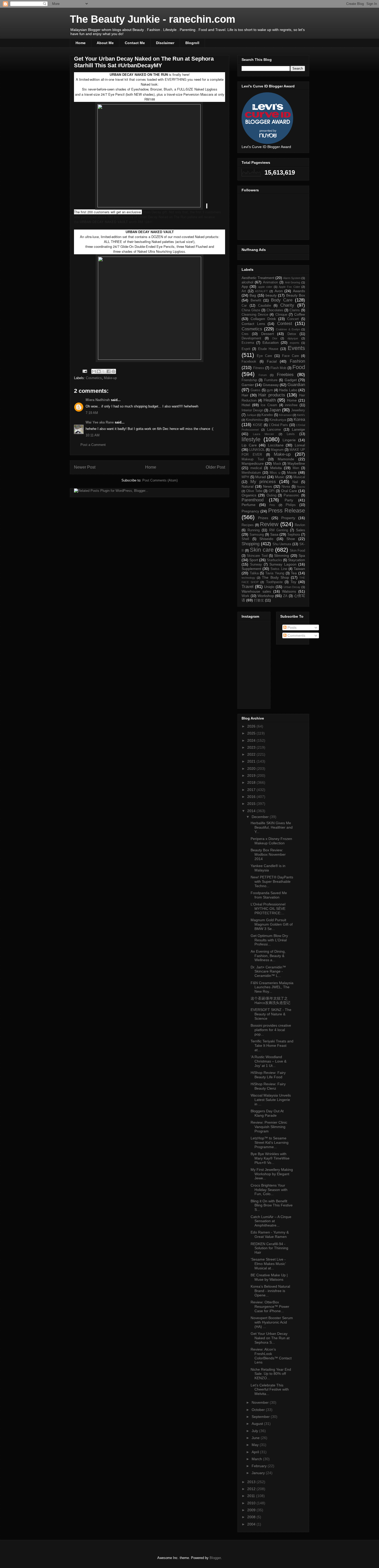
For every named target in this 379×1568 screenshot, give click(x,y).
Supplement (251, 569)
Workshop (266, 596)
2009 (252, 1510)
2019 (252, 775)
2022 (252, 754)
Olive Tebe (254, 491)
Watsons (289, 591)
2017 (252, 790)
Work (245, 596)
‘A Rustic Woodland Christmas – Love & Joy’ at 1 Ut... (268, 1061)
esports (294, 342)
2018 (252, 782)
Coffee (299, 314)
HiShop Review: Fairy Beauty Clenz (268, 1086)
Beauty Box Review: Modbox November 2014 (268, 854)
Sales (300, 530)
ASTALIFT (261, 291)
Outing (271, 495)
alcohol (247, 282)
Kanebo (267, 415)
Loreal (300, 445)
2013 (252, 1482)
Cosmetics (94, 378)
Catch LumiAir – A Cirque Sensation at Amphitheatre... (271, 1221)
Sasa (274, 534)
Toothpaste (274, 582)
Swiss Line (278, 569)
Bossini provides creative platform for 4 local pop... (271, 1029)
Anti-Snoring (292, 282)
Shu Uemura (282, 544)
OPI (272, 491)
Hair (245, 395)
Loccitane (276, 445)
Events (296, 348)
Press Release (286, 510)
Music (279, 477)
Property (288, 518)
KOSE (257, 425)
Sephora (293, 534)
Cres (245, 334)
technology (248, 577)
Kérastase (285, 415)
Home (81, 43)
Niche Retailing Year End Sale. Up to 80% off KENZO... (271, 1373)
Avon (279, 291)
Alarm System (292, 278)
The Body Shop (275, 577)
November (261, 1402)
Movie (292, 472)
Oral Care (289, 491)
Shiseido (266, 539)
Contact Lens (253, 324)
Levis (291, 434)
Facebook (249, 361)
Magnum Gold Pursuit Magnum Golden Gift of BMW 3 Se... (272, 924)
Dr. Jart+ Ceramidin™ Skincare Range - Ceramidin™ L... (268, 971)
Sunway (256, 564)
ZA (285, 596)
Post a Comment (93, 445)
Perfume (249, 505)
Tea (294, 573)
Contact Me (135, 43)
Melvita (276, 468)
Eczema (248, 343)
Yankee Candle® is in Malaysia (268, 868)
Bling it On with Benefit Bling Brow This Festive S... (272, 1205)
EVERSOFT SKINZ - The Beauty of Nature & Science (271, 1014)
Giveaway (271, 385)
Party (289, 500)
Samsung (257, 534)
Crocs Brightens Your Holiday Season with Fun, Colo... (269, 1189)
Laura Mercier (263, 434)
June (256, 1438)
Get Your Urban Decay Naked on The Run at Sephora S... (270, 1338)
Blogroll (192, 43)
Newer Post (84, 467)
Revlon (300, 525)
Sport (253, 560)
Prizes (263, 518)
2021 (252, 761)
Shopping (250, 543)
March (257, 1459)
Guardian (296, 384)
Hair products (271, 395)
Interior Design (252, 410)
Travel (247, 586)
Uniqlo (269, 587)
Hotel (246, 405)
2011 (251, 1496)
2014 (252, 811)
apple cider (265, 286)
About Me (105, 43)
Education (270, 342)
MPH (245, 477)
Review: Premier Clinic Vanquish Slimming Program (269, 1126)
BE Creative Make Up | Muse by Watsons (269, 1277)
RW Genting (278, 530)
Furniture (270, 380)
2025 (252, 733)
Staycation (296, 560)
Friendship (249, 380)
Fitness (258, 368)
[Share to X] (103, 371)
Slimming (281, 555)
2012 (252, 1489)
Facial (272, 361)
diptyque (292, 338)
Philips (291, 505)
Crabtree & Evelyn (288, 329)
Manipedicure (253, 463)
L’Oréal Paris (278, 425)
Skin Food (297, 550)
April (256, 1452)
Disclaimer (165, 43)
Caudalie (264, 305)
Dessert (267, 334)
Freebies (285, 374)
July (255, 1431)
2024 (252, 740)
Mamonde (286, 459)
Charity (287, 305)
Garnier (248, 385)
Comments (295, 635)
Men (296, 468)
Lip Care (249, 445)
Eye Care (264, 356)
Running (254, 530)
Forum (263, 375)
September (261, 1417)
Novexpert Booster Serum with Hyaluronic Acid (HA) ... (272, 1322)
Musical (299, 477)
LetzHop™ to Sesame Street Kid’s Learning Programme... (270, 1142)
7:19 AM (92, 413)
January (259, 1473)
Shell (245, 539)
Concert (293, 319)
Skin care (262, 549)
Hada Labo (288, 390)
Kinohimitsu (254, 420)
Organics (249, 495)
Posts (291, 627)
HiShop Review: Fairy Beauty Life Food (268, 1075)
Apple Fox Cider (289, 286)
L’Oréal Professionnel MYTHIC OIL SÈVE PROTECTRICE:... (268, 908)
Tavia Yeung (274, 573)
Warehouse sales (256, 591)
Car (244, 305)
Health (269, 400)
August (258, 1424)
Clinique (281, 314)
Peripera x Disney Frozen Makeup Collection (271, 841)
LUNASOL (257, 450)
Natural (247, 486)
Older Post (215, 467)
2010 (252, 1503)
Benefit (256, 300)
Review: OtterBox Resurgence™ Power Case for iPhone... (270, 1306)
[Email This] (93, 371)
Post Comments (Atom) (160, 480)
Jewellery (298, 410)
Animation (270, 282)
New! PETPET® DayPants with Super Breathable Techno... (272, 881)
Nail (295, 482)
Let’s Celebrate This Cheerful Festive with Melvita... (270, 1389)
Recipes (248, 525)
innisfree (291, 405)
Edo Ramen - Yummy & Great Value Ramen (270, 1234)
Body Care (282, 300)
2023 (252, 747)
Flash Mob (278, 368)
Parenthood (252, 499)
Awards (299, 291)
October (259, 1410)
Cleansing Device (255, 314)
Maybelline (296, 463)
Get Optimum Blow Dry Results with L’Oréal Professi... (269, 940)
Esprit (246, 349)
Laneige (298, 429)
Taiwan (299, 569)
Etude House (268, 349)
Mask (277, 464)
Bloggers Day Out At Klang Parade (267, 1113)
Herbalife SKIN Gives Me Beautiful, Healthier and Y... (272, 827)
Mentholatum (251, 473)
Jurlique (251, 415)
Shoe (290, 539)
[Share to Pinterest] (113, 371)
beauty (271, 295)
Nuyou (301, 486)
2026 (252, 726)
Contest (284, 323)
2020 (252, 768)
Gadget (291, 380)
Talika (254, 573)
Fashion (297, 361)
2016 (252, 797)
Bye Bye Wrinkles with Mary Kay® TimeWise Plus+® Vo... (270, 1158)
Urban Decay (292, 587)
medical (256, 468)
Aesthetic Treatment (258, 278)
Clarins (295, 310)
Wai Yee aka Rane (100, 422)
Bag (253, 295)
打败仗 (259, 600)
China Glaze (251, 310)
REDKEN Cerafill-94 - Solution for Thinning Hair (269, 1248)
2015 (252, 804)
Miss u (275, 473)
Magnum (277, 450)
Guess (255, 390)
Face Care (290, 356)
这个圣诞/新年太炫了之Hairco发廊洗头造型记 (270, 1000)
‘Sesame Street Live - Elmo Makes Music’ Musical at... (268, 1263)
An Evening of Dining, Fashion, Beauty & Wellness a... (268, 955)
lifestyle (251, 439)
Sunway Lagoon (282, 564)
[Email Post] (84, 371)
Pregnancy (250, 511)
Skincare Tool (257, 556)
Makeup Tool (253, 459)
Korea (299, 419)
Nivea (286, 486)
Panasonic (291, 495)
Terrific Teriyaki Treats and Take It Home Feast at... (272, 1045)
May (256, 1445)
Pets (272, 505)
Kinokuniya (277, 420)
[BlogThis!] (98, 371)
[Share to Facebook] (108, 371)
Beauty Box (295, 295)
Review (269, 524)
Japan (275, 409)
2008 (252, 1517)
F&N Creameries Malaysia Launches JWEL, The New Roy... (272, 987)
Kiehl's (301, 415)
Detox (291, 334)
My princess (263, 481)
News (267, 486)
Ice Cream (269, 405)
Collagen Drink (263, 319)
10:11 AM (93, 435)
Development (251, 338)
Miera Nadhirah (98, 400)
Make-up (110, 378)
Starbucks (274, 560)
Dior (274, 338)
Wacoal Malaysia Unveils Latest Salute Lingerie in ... (271, 1099)
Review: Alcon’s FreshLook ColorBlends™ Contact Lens (271, 1355)
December (261, 817)
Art (244, 291)
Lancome (274, 429)
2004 (252, 1524)
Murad (260, 477)
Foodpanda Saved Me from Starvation (269, 895)
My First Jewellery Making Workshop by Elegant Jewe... (272, 1173)
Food (298, 367)
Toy (293, 582)
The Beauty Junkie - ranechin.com (152, 19)
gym (270, 390)
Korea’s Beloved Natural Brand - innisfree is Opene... (270, 1290)
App (245, 286)
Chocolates (275, 310)
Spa (302, 555)
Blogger (215, 1558)
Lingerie (289, 440)
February (260, 1466)
